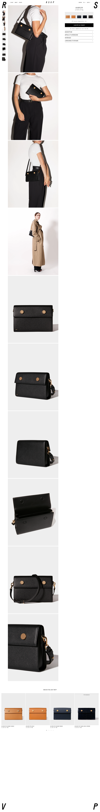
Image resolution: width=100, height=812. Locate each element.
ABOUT (16, 2)
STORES (20, 2)
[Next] (98, 711)
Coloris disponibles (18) (80, 21)
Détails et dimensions (71, 35)
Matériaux (68, 38)
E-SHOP (11, 2)
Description (68, 32)
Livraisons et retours (71, 41)
